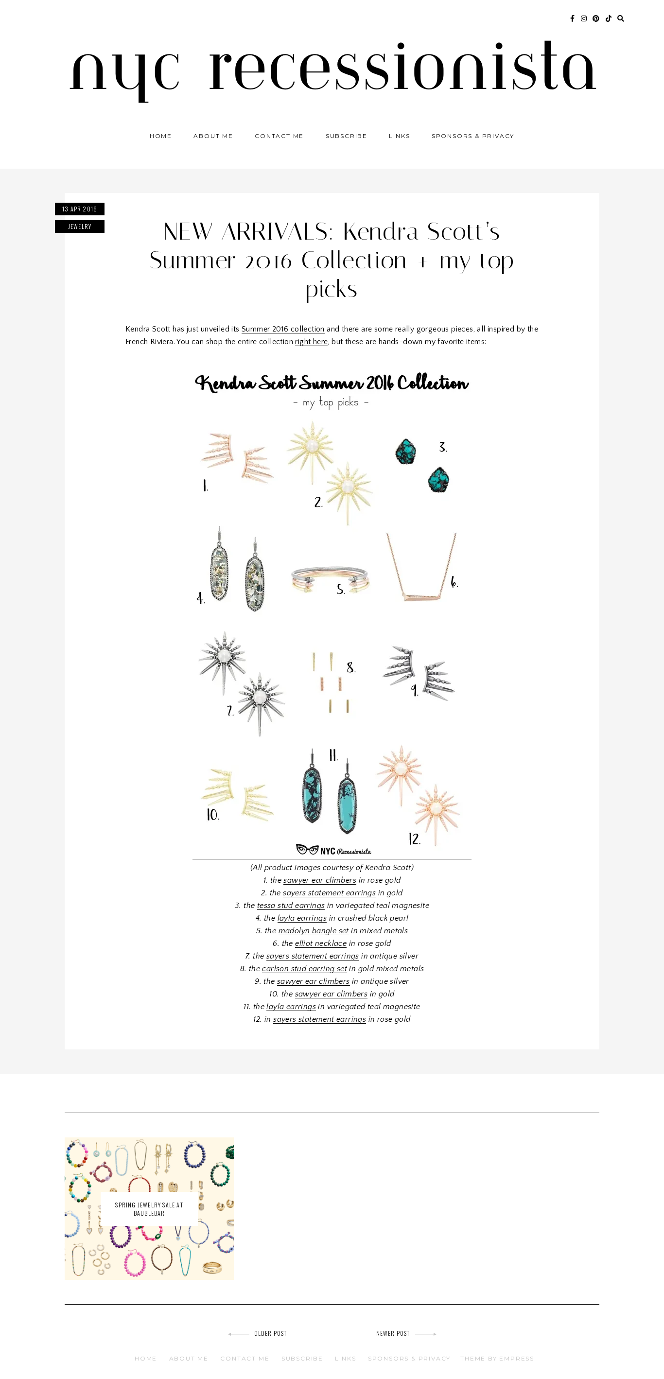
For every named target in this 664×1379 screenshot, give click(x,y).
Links (399, 136)
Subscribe (346, 136)
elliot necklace (321, 943)
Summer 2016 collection (283, 329)
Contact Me (279, 136)
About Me (213, 136)
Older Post (270, 1333)
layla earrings (302, 918)
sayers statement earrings (329, 893)
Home (161, 136)
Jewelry (79, 226)
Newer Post (393, 1333)
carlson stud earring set (304, 968)
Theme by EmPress (497, 1358)
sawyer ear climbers (319, 880)
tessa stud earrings (291, 905)
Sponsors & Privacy (473, 136)
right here (311, 341)
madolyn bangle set (314, 930)
